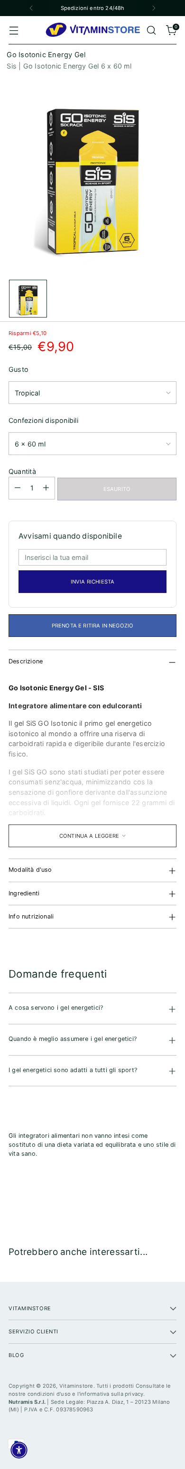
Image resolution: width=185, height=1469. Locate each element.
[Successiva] (153, 8)
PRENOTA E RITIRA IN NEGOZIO (93, 625)
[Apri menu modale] (13, 30)
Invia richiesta (93, 581)
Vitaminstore (76, 1386)
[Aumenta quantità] (46, 488)
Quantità (22, 471)
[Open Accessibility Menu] (19, 1450)
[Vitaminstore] (92, 30)
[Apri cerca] (151, 30)
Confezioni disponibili (43, 420)
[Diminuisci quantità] (17, 488)
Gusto (18, 369)
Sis (12, 66)
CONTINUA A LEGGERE (89, 836)
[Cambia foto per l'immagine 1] (28, 299)
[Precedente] (31, 8)
